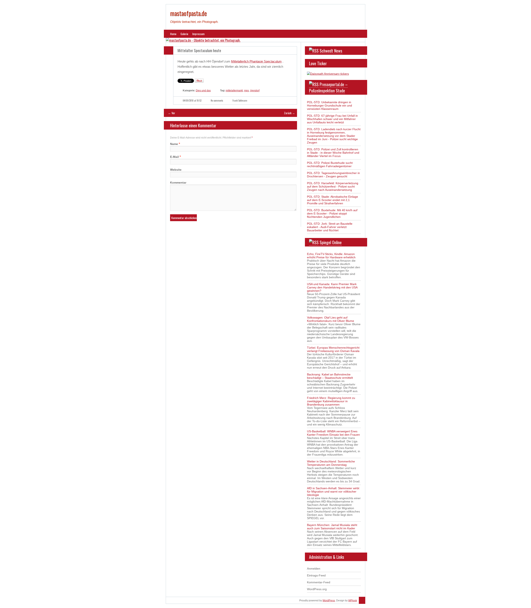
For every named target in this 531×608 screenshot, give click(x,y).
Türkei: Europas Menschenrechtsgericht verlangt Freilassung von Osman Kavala (333, 349)
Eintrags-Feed (316, 575)
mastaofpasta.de (188, 13)
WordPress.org (317, 589)
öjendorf (254, 90)
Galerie (184, 34)
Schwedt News (331, 51)
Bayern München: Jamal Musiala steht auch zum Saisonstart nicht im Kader (332, 526)
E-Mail (174, 156)
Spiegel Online (331, 242)
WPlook (352, 600)
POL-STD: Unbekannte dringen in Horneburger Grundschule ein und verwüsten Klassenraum (329, 105)
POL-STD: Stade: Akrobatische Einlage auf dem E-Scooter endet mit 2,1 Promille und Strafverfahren (332, 200)
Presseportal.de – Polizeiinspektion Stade (328, 87)
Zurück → (289, 113)
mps (246, 90)
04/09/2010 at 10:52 (192, 100)
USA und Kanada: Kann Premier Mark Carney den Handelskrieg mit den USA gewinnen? (332, 287)
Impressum (198, 34)
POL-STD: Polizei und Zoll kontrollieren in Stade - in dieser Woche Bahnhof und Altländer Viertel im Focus (333, 153)
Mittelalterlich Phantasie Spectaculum (256, 61)
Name (174, 144)
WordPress (329, 600)
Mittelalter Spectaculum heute (199, 50)
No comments (217, 100)
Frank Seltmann (240, 100)
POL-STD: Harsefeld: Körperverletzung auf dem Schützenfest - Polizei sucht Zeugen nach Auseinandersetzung (332, 186)
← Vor (171, 113)
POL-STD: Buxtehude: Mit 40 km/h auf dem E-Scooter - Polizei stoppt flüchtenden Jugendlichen (332, 213)
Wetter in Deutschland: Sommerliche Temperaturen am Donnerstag (331, 463)
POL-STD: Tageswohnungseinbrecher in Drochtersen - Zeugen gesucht (333, 174)
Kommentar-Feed (318, 582)
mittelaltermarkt (234, 90)
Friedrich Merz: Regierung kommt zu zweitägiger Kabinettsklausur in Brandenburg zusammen (331, 401)
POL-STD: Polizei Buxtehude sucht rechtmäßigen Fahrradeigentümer (330, 164)
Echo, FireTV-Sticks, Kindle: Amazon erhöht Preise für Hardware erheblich (331, 255)
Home (173, 34)
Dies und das (203, 90)
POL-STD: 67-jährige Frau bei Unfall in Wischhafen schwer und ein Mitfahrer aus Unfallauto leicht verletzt (332, 119)
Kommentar (178, 182)
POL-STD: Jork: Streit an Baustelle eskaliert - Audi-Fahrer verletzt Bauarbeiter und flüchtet (329, 227)
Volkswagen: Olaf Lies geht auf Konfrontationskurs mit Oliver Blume (330, 319)
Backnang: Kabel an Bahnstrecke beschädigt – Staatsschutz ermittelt (330, 376)
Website (175, 169)
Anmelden (313, 568)
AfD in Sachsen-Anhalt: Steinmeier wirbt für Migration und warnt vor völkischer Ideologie (333, 491)
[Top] (362, 600)
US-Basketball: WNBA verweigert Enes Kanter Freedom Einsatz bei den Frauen (333, 433)
